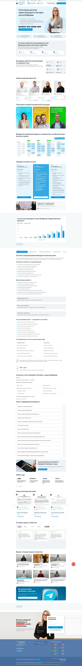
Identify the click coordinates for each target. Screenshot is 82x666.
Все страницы (19, 606)
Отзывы (39, 26)
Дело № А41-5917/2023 (55, 567)
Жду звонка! (55, 627)
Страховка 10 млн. (22, 26)
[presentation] (16, 88)
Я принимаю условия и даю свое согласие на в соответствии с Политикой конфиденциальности (56, 630)
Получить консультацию (24, 597)
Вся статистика (19, 244)
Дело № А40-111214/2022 (38, 567)
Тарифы (28, 26)
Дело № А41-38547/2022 (21, 566)
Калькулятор (34, 26)
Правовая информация (19, 645)
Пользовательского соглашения (57, 629)
